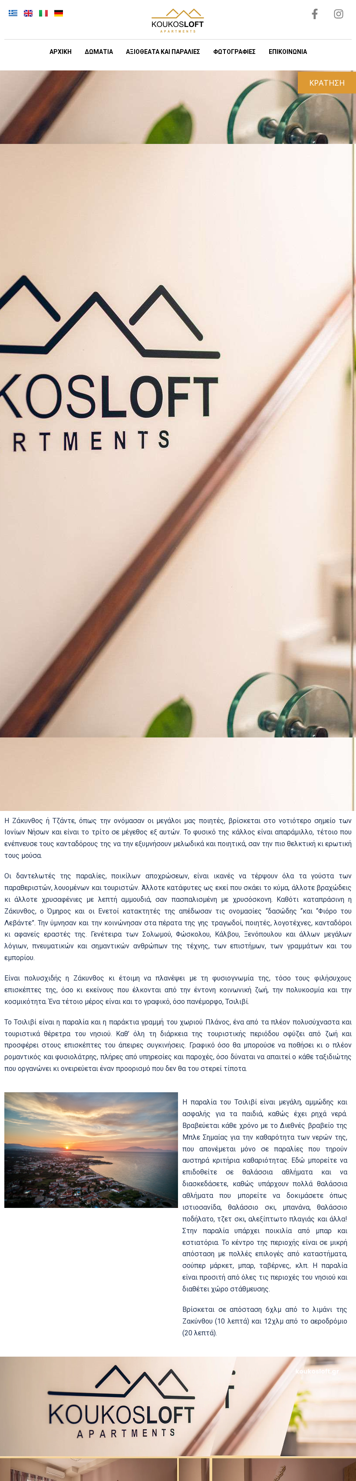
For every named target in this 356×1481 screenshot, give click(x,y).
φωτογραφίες (234, 51)
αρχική (60, 51)
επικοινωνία (288, 51)
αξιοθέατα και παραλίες (163, 51)
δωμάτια (99, 51)
